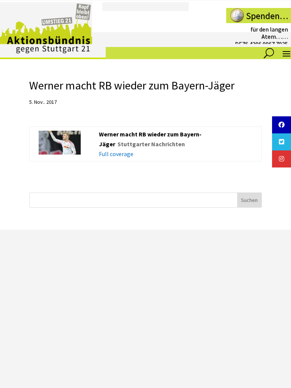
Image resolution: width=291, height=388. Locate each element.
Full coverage (116, 154)
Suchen (249, 200)
